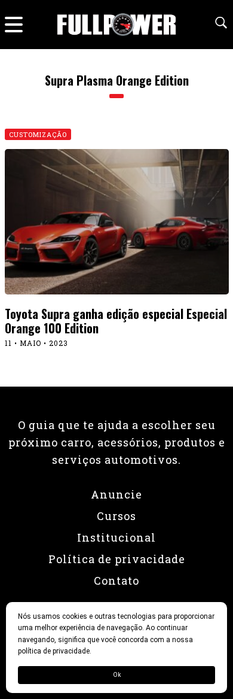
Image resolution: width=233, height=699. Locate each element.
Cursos (116, 516)
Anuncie (116, 494)
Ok (117, 674)
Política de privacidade (116, 559)
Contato (116, 580)
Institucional (116, 537)
